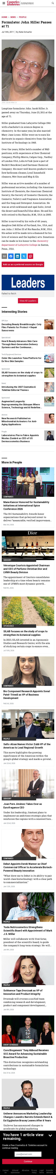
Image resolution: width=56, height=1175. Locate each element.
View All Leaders (28, 300)
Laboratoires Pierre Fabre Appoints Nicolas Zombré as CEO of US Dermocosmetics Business (20, 438)
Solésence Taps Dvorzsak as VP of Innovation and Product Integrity (22, 992)
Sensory (7, 560)
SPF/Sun (5, 321)
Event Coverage (10, 1045)
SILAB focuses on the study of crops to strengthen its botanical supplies (22, 374)
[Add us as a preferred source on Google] (30, 256)
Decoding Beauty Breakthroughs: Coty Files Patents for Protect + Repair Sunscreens (21, 327)
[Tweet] (24, 256)
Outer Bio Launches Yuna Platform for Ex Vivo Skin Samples (22, 359)
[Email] (4, 256)
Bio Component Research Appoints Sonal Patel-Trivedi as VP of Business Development (26, 694)
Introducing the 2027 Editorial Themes (19, 388)
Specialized (6, 338)
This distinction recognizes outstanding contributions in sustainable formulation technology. (25, 1065)
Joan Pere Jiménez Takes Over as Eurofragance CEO (22, 806)
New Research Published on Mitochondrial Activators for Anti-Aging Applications (19, 421)
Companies (8, 497)
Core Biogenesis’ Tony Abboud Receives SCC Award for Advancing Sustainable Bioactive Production (26, 1053)
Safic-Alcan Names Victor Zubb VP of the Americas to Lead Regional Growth (26, 746)
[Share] (11, 256)
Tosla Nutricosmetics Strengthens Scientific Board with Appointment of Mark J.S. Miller (27, 930)
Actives (4, 415)
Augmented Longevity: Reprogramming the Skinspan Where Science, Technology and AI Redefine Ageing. (21, 404)
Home (4, 17)
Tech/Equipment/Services (11, 354)
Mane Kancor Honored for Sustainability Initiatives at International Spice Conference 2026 (26, 505)
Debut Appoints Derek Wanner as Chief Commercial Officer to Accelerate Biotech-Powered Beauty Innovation (27, 867)
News (13, 17)
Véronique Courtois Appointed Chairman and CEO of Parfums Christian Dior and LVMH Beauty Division (26, 569)
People (22, 17)
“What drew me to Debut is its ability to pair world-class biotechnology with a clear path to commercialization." (27, 879)
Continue (28, 1161)
